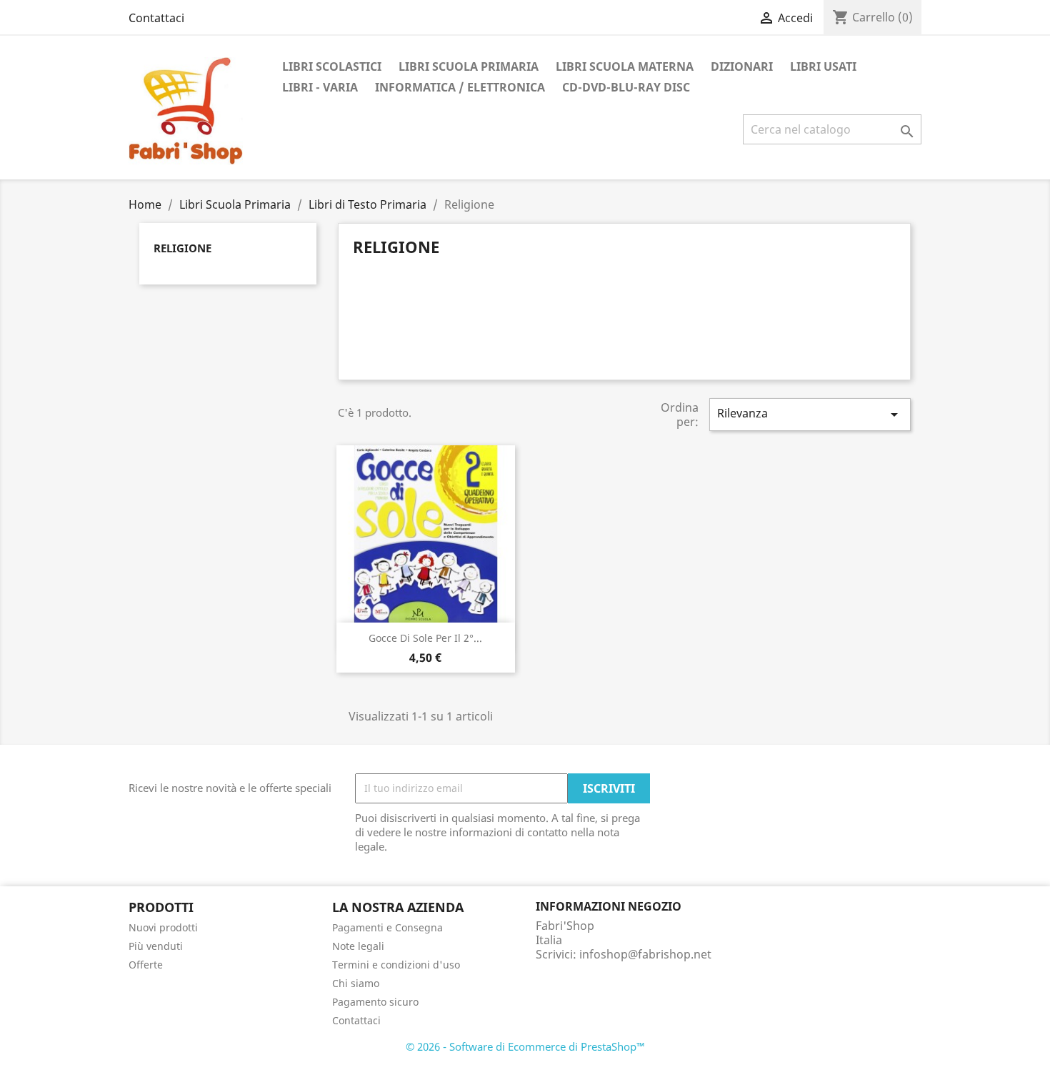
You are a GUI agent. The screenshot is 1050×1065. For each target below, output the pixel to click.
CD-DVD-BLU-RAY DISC (626, 87)
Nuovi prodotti (163, 927)
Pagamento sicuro (375, 1002)
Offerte (146, 964)
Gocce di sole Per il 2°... (425, 638)
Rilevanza (810, 414)
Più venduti (156, 946)
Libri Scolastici (331, 66)
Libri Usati (823, 66)
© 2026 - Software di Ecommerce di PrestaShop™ (525, 1046)
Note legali (358, 946)
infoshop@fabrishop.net (645, 954)
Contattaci (156, 18)
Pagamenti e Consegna (387, 927)
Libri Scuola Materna (625, 66)
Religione (182, 248)
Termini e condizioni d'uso (396, 964)
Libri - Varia (320, 87)
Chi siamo (355, 983)
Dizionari (742, 66)
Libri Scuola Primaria (469, 66)
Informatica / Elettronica (460, 87)
